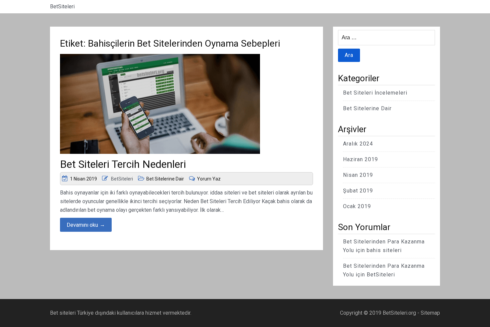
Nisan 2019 (358, 175)
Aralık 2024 (358, 144)
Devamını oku (86, 224)
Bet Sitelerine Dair (165, 178)
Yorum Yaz (209, 178)
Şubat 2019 (358, 190)
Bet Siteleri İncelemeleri (375, 93)
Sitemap (430, 313)
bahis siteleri (384, 250)
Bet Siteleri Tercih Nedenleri (123, 164)
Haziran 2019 (360, 159)
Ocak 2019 (357, 206)
